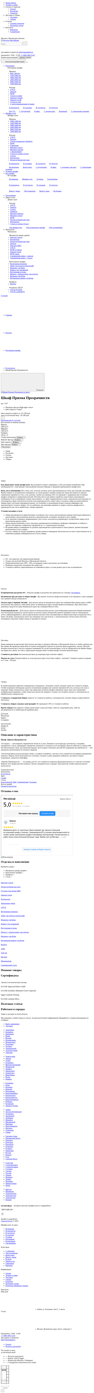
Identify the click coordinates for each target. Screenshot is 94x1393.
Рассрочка (14, 11)
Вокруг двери (11, 1257)
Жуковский (10, 1067)
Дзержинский (11, 1048)
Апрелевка (10, 1030)
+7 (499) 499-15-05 (8, 1336)
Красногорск (11, 1095)
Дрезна (8, 1059)
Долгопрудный (11, 1050)
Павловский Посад (13, 1138)
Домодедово (10, 1056)
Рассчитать (6, 447)
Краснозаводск (11, 1097)
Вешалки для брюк (17, 268)
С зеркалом (10, 1251)
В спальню (10, 1235)
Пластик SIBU (15, 246)
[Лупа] (25, 43)
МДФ (12, 94)
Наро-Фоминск (11, 1126)
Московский (10, 1122)
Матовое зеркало (16, 150)
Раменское (10, 1151)
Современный (22, 782)
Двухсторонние (12, 1253)
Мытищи (9, 1124)
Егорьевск (10, 1063)
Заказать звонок (25, 57)
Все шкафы (10, 173)
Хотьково (9, 1181)
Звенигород (10, 1071)
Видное (8, 1038)
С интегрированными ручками (22, 104)
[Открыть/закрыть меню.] (27, 62)
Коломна (9, 1087)
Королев (9, 1089)
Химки (8, 1179)
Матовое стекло (16, 148)
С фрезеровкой (16, 152)
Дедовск (9, 1046)
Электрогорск (11, 1194)
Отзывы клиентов (17, 23)
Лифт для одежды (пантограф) (22, 266)
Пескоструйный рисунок (20, 160)
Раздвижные (10, 1241)
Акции (8, 1273)
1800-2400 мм (15, 78)
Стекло (13, 156)
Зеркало (13, 92)
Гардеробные (11, 195)
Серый (3, 778)
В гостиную (5, 774)
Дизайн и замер (12, 5)
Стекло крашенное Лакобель (21, 141)
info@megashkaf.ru (26, 52)
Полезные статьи (16, 25)
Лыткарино (10, 1116)
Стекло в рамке (16, 96)
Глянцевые (14, 145)
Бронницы (10, 1034)
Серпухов (9, 1163)
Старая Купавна (12, 1167)
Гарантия (13, 13)
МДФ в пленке (16, 250)
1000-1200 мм (15, 121)
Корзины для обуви (17, 276)
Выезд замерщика (12, 1024)
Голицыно (10, 1044)
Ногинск (9, 1128)
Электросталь (11, 1196)
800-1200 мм (15, 73)
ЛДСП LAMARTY (17, 292)
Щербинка (10, 1191)
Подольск (9, 1142)
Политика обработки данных (17, 1286)
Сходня (8, 1171)
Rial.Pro (13, 284)
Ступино (9, 1169)
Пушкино (9, 1147)
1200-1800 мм (15, 76)
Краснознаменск (12, 1100)
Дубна (8, 1061)
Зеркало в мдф (15, 100)
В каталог (39, 390)
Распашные (10, 66)
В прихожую (10, 1231)
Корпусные (10, 1255)
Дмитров (9, 1053)
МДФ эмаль (14, 254)
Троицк (8, 1175)
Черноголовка (11, 1183)
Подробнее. (75, 593)
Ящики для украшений (19, 270)
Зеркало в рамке (16, 98)
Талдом (8, 1173)
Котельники (10, 1091)
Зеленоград (10, 1073)
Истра (8, 1077)
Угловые (9, 1237)
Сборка (13, 19)
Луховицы (10, 1114)
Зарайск (9, 1069)
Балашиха (9, 1032)
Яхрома (8, 1200)
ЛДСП (12, 90)
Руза (7, 1157)
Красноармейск (12, 1093)
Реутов (8, 1153)
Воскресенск (10, 1042)
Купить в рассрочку (13, 1346)
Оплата (13, 9)
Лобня (8, 1110)
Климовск (9, 1083)
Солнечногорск (12, 1165)
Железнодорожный (13, 1065)
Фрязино (9, 1177)
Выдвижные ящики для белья (21, 278)
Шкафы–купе (11, 113)
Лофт (14, 782)
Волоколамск (11, 1040)
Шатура (9, 1189)
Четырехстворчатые (9, 786)
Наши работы (11, 3)
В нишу (9, 1259)
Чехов (8, 1185)
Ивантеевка (10, 1075)
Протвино (9, 1144)
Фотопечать (14, 158)
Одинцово (10, 1130)
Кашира (9, 1079)
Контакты (14, 30)
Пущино (9, 1149)
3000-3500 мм (15, 82)
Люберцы (9, 1118)
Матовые (9, 1265)
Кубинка (9, 1102)
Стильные (33, 782)
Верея (8, 1036)
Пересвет (9, 1140)
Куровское (10, 1104)
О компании (15, 32)
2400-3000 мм (15, 80)
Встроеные (10, 1229)
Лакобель (13, 211)
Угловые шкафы (12, 171)
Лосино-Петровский (14, 1112)
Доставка (13, 17)
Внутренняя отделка (18, 272)
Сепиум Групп (6, 1221)
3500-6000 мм (15, 84)
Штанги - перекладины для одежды (24, 274)
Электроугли (10, 1198)
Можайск (9, 1120)
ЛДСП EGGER (16, 290)
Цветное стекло (16, 237)
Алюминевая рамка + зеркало (21, 256)
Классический (6, 782)
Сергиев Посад (11, 1159)
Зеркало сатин (15, 252)
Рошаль (8, 1155)
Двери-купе (10, 1261)
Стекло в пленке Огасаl (19, 154)
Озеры (8, 1132)
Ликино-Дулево (12, 1106)
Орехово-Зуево (11, 1136)
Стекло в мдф (15, 102)
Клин (8, 1085)
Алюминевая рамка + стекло (21, 258)
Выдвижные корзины (18, 264)
